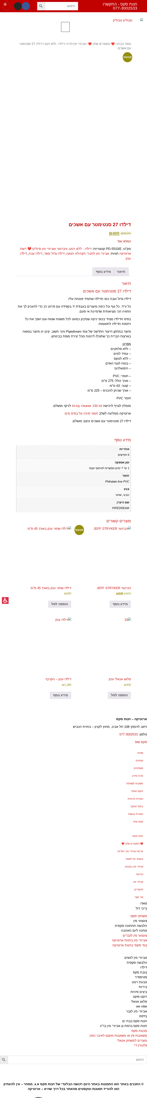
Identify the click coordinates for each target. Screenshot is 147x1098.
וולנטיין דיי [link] (140, 1045)
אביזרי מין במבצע (134, 866)
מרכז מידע (137, 775)
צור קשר (139, 897)
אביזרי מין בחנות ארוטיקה (129, 940)
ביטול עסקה (137, 806)
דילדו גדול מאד (54, 253)
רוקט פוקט (140, 996)
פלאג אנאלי (139, 1001)
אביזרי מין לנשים (135, 958)
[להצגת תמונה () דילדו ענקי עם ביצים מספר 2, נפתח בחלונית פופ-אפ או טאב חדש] (116, 191)
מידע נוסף (120, 604)
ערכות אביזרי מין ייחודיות (130, 851)
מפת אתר (138, 821)
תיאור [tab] (121, 272)
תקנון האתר (137, 791)
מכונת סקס (139, 1031)
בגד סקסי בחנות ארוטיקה (129, 945)
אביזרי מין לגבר (136, 1011)
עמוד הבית (124, 43)
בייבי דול (141, 908)
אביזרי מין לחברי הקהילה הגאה (87, 253)
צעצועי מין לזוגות (134, 859)
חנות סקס (137, 836)
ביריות (143, 987)
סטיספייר (141, 977)
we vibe (141, 1006)
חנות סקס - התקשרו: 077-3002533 (119, 6)
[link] (142, 1069)
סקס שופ (141, 742)
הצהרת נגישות (135, 814)
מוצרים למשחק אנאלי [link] (132, 1040)
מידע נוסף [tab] (103, 272)
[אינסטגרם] (18, 6)
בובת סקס (140, 972)
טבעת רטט (139, 982)
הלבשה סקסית (137, 962)
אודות (140, 752)
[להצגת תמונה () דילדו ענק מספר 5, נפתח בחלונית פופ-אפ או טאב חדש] (30, 196)
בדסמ (143, 1016)
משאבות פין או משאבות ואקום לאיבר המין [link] (118, 1035)
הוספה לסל (59, 604)
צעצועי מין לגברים (135, 935)
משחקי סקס (139, 916)
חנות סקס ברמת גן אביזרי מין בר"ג (123, 1026)
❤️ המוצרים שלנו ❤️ (101, 43)
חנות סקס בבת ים (134, 1021)
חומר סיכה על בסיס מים (81, 413)
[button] (41, 6)
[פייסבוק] (26, 6)
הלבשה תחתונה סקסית (131, 926)
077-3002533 (128, 734)
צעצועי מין (140, 921)
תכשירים (138, 889)
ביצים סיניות (139, 992)
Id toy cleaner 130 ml (87, 406)
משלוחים (138, 768)
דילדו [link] (143, 967)
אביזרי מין (138, 881)
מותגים (139, 760)
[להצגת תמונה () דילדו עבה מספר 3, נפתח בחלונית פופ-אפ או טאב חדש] (88, 196)
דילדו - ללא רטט (55, 43)
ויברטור (139, 874)
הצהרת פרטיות (135, 798)
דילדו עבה (35, 253)
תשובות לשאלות (134, 783)
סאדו (143, 903)
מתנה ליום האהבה (134, 930)
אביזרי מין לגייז (76, 43)
